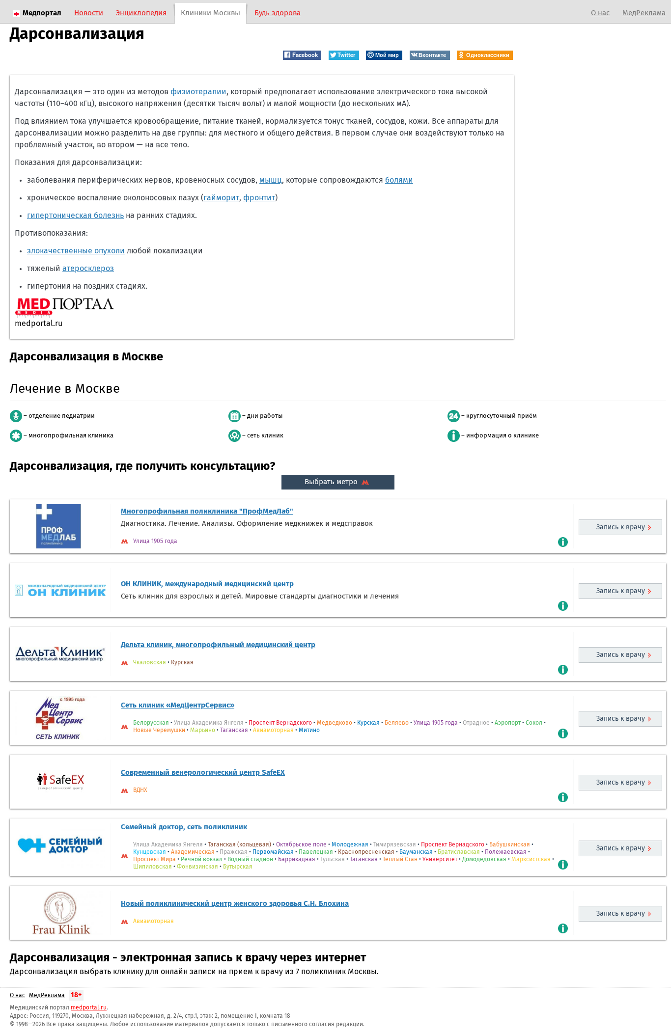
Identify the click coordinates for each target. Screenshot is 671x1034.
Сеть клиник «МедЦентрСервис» (177, 705)
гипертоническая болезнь (75, 215)
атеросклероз (88, 268)
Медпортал (42, 13)
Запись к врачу (620, 527)
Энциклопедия (141, 13)
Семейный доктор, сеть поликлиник (184, 827)
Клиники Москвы (210, 13)
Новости (88, 13)
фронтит (259, 198)
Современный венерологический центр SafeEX (203, 772)
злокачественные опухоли (76, 251)
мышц (270, 180)
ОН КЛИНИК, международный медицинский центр (207, 584)
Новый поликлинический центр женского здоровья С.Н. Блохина (235, 903)
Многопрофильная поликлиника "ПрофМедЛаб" (207, 511)
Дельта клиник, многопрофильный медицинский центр (218, 645)
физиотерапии (198, 92)
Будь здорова (277, 13)
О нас (600, 13)
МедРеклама (644, 13)
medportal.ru (89, 1008)
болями (399, 180)
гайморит (221, 198)
